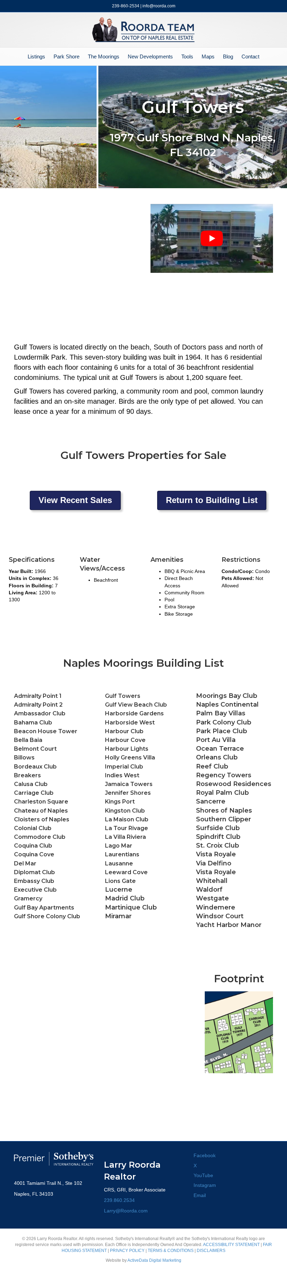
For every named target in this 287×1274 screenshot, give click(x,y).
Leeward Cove (126, 872)
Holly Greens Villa (130, 757)
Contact (250, 56)
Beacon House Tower (45, 731)
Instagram (205, 1185)
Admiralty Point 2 (38, 704)
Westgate (212, 898)
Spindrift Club (218, 837)
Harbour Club (124, 731)
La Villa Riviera (125, 837)
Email (200, 1195)
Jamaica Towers (129, 784)
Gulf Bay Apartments (44, 907)
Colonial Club (32, 828)
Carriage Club (34, 793)
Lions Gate (120, 881)
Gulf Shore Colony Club (47, 916)
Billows (24, 757)
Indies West (122, 775)
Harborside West (130, 722)
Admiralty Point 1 (38, 696)
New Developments (150, 56)
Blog (228, 56)
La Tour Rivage (126, 828)
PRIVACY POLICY (127, 1250)
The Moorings (103, 56)
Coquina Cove (34, 854)
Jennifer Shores (128, 793)
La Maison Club (126, 819)
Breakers (27, 775)
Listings (36, 56)
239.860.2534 (119, 1200)
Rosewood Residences (233, 784)
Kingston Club (125, 810)
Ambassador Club (39, 713)
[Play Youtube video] (211, 238)
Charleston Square (41, 801)
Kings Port (120, 801)
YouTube (203, 1175)
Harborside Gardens (134, 713)
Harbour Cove (125, 740)
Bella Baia (28, 740)
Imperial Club (124, 766)
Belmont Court (35, 748)
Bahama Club (33, 722)
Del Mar (25, 863)
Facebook (205, 1155)
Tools (187, 56)
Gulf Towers (122, 696)
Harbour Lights (126, 748)
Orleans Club (217, 757)
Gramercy (28, 898)
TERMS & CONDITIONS (171, 1250)
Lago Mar (118, 845)
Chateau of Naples (41, 810)
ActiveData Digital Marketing (154, 1260)
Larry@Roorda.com (126, 1210)
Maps (208, 56)
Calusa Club (31, 784)
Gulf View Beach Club (136, 704)
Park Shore (66, 56)
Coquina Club (33, 845)
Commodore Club (39, 837)
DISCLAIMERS (211, 1250)
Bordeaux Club (35, 766)
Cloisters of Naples (41, 819)
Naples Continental (227, 704)
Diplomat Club (34, 872)
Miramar (118, 916)
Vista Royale (216, 872)
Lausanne (119, 863)
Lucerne (118, 889)
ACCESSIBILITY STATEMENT (231, 1244)
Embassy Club (34, 881)
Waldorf (209, 889)
